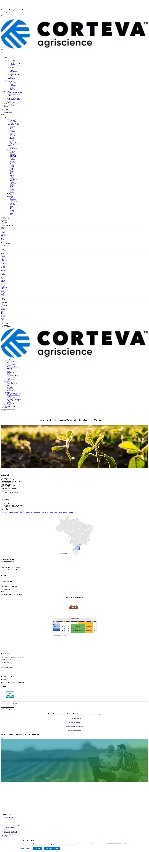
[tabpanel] (74, 535)
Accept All (37, 848)
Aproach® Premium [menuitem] (15, 83)
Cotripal (74, 730)
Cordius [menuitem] (12, 73)
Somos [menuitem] (11, 77)
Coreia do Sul (13, 201)
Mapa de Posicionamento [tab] (11, 512)
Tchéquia (12, 189)
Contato (6, 509)
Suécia (11, 186)
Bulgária (12, 152)
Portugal (12, 182)
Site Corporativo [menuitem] (8, 112)
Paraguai (12, 140)
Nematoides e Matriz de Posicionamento (13, 505)
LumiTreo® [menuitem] (13, 85)
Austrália (9, 145)
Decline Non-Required (52, 848)
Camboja (12, 197)
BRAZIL (3, 115)
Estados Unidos (14, 123)
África (8, 193)
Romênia (12, 185)
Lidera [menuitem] (11, 76)
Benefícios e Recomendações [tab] (49, 512)
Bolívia (12, 127)
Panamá (12, 138)
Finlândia (12, 166)
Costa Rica (12, 133)
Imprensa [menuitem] (6, 106)
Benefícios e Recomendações (11, 506)
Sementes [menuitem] (12, 64)
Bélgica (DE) (13, 157)
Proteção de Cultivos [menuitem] (15, 63)
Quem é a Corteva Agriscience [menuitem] (14, 92)
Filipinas (12, 203)
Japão (11, 206)
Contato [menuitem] (6, 109)
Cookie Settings (25, 848)
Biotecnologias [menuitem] (13, 71)
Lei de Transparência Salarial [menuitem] (14, 98)
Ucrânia (12, 192)
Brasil (11, 129)
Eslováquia (12, 161)
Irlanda (11, 172)
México (12, 137)
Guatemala (12, 136)
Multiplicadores (7, 508)
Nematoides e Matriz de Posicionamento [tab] (30, 512)
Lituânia (12, 176)
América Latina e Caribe (13, 124)
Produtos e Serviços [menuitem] (8, 59)
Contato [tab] (71, 512)
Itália (11, 173)
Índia (11, 214)
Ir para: (2, 498)
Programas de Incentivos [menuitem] (13, 74)
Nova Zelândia (13, 148)
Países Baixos (13, 179)
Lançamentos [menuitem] (7, 80)
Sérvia (11, 187)
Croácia (12, 158)
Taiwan (12, 211)
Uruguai (12, 144)
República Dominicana (15, 143)
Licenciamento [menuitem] (10, 69)
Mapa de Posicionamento (10, 503)
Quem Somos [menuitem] (7, 91)
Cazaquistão (13, 199)
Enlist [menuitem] (11, 70)
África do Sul (13, 194)
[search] (1, 55)
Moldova (12, 178)
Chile (11, 130)
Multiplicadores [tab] (63, 512)
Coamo (74, 722)
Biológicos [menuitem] (12, 67)
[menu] (1, 17)
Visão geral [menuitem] (12, 62)
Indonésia (12, 204)
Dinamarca (12, 159)
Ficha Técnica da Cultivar (7, 709)
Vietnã (11, 213)
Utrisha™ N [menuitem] (13, 87)
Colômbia (12, 131)
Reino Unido (13, 183)
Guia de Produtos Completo (7, 707)
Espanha (12, 164)
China (11, 200)
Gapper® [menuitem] (12, 84)
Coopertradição (74, 726)
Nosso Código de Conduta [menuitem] (13, 99)
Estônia (12, 165)
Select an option (5, 499)
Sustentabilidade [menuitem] (11, 97)
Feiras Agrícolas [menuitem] (11, 78)
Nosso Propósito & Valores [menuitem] (13, 94)
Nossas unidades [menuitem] (11, 102)
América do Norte (11, 119)
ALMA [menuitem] (9, 101)
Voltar (5, 57)
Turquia (12, 190)
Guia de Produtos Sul (6, 708)
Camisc (74, 718)
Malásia (12, 207)
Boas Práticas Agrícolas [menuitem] (9, 105)
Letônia (12, 175)
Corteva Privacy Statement (114, 843)
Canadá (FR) (13, 122)
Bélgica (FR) (13, 154)
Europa (8, 150)
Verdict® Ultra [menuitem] (13, 88)
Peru (11, 141)
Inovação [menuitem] (9, 95)
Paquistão (12, 208)
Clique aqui (3, 738)
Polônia (12, 180)
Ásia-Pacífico (10, 196)
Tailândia (12, 210)
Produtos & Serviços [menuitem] (12, 60)
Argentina (12, 126)
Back (5, 117)
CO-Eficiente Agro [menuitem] (8, 104)
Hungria (12, 171)
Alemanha (12, 151)
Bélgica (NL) (13, 155)
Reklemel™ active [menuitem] (14, 90)
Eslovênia (12, 162)
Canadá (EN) (13, 120)
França (11, 168)
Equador (12, 134)
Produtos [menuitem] (6, 110)
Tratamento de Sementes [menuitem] (16, 66)
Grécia (11, 169)
